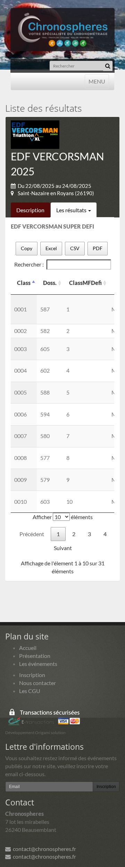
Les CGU (29, 690)
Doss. (50, 282)
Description (30, 210)
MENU (96, 81)
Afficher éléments (63, 517)
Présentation (34, 655)
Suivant (63, 547)
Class (24, 282)
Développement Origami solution (35, 732)
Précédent (31, 534)
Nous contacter (37, 682)
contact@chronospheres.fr (43, 848)
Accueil (27, 647)
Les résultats (72, 210)
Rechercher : (29, 264)
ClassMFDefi (85, 282)
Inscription (32, 674)
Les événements (38, 663)
